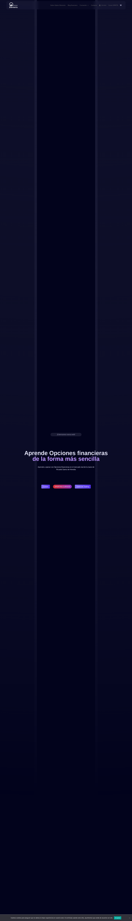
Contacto (94, 5)
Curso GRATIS (113, 5)
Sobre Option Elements (57, 5)
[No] (129, 918)
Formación (83, 5)
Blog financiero (72, 5)
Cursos (45, 486)
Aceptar (117, 918)
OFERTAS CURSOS (62, 486)
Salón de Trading (83, 486)
